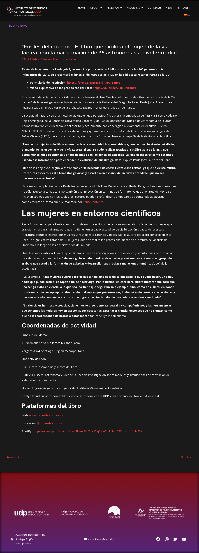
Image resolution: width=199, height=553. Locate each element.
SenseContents (93, 202)
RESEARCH (112, 7)
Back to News (18, 25)
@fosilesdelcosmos (49, 423)
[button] (96, 7)
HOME (82, 7)
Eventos (58, 59)
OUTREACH (154, 7)
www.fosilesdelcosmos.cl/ (46, 415)
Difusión (46, 59)
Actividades (31, 59)
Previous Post (13, 457)
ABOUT (94, 7)
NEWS (169, 7)
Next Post (188, 457)
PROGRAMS (133, 7)
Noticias (70, 59)
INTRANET (183, 7)
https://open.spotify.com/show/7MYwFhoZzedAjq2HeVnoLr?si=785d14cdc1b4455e (87, 431)
